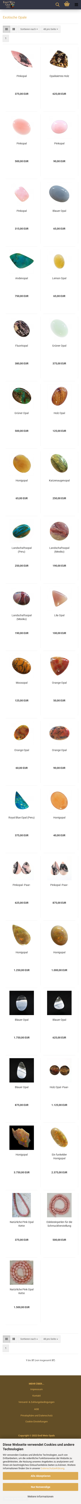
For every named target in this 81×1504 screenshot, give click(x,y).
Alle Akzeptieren (40, 1475)
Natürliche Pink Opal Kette (22, 1224)
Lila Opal (59, 615)
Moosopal (22, 682)
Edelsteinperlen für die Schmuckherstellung (59, 1224)
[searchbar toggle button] (57, 4)
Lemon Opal (59, 278)
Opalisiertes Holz (59, 76)
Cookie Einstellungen (36, 1421)
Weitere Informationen (40, 1496)
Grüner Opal (59, 345)
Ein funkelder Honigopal (59, 1156)
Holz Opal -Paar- (59, 1087)
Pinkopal (22, 76)
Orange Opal (59, 682)
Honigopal (22, 480)
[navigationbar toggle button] (76, 4)
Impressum (36, 1389)
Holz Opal (59, 413)
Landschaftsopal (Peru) (22, 549)
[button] (6, 29)
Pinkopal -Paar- (22, 884)
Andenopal (21, 278)
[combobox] (29, 29)
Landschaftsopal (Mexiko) (59, 549)
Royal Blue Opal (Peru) (21, 817)
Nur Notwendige (40, 1486)
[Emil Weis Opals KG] (7, 4)
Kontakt (36, 1395)
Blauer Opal (59, 210)
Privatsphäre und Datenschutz (37, 1415)
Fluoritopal (21, 345)
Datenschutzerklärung (52, 1468)
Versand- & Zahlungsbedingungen (36, 1402)
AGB (36, 1409)
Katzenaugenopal (59, 480)
